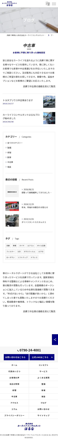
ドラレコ (34, 257)
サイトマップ (43, 415)
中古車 (10, 162)
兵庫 (8, 245)
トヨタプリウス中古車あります (18, 100)
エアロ (40, 251)
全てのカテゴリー (15, 142)
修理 (9, 152)
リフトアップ (23, 257)
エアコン (31, 245)
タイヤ (21, 245)
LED (19, 251)
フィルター (10, 251)
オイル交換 (41, 245)
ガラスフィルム (29, 251)
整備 (9, 147)
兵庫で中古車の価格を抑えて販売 (39, 86)
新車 (9, 157)
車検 (14, 245)
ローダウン (10, 257)
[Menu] (54, 4)
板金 (9, 166)
